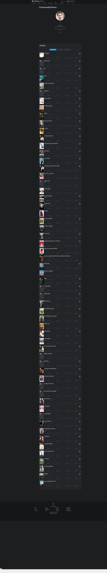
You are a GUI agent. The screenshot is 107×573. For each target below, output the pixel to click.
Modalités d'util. (68, 509)
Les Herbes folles (48, 218)
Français (53, 504)
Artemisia (46, 90)
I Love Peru (46, 233)
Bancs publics (47, 98)
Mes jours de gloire (48, 271)
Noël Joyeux (47, 293)
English (53, 503)
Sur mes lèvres (47, 421)
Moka (45, 278)
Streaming (51, 3)
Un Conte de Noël (48, 443)
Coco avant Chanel (48, 135)
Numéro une (47, 301)
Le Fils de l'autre (48, 195)
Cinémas (45, 3)
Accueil (35, 3)
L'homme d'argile (48, 225)
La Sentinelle (47, 413)
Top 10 (68, 3)
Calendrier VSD (47, 509)
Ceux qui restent (48, 120)
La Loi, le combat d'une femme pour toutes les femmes (57, 256)
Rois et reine (47, 398)
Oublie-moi (47, 323)
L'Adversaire (47, 60)
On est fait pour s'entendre (50, 316)
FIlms (40, 3)
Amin (45, 75)
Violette (46, 473)
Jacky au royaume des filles (50, 248)
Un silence (46, 458)
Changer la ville (68, 508)
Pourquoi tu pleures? (49, 376)
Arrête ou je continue (49, 83)
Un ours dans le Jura (49, 451)
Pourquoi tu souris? (48, 383)
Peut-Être (46, 361)
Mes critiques (57, 510)
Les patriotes (47, 338)
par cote (60, 49)
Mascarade (46, 263)
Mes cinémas (57, 509)
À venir (56, 3)
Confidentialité (54, 506)
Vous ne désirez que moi (50, 481)
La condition (47, 158)
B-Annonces (62, 3)
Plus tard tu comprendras (50, 368)
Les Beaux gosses (48, 105)
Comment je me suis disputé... (51, 143)
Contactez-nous (68, 507)
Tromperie (46, 436)
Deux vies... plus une (49, 173)
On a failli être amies (49, 308)
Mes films (57, 508)
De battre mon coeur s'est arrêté (51, 165)
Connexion (63, 1)
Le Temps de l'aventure (49, 428)
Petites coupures (48, 353)
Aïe (45, 68)
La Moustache (47, 286)
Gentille (46, 210)
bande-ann (68, 88)
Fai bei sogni (47, 188)
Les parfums (47, 331)
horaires (48, 65)
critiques (78, 57)
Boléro (45, 113)
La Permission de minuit (50, 346)
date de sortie (67, 49)
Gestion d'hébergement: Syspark (53, 512)
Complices (46, 150)
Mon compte (57, 507)
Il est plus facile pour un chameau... (52, 241)
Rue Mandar (47, 406)
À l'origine (46, 53)
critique (78, 80)
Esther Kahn (47, 180)
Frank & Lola (47, 203)
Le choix (46, 128)
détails (58, 65)
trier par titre (53, 49)
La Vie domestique (48, 466)
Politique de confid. (68, 510)
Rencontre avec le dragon (50, 391)
